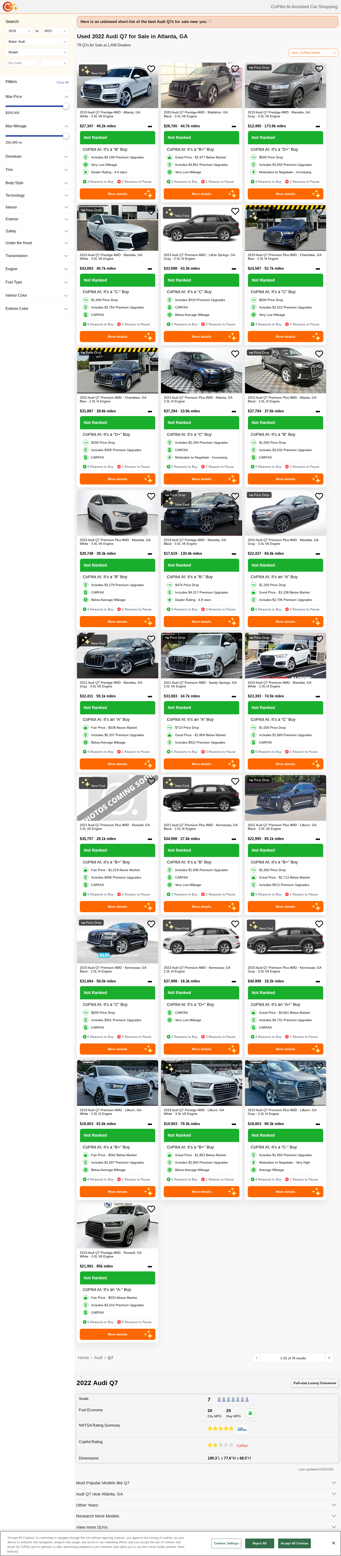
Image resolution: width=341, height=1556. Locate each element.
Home (83, 1357)
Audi (98, 1357)
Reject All (260, 1543)
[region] (170, 1543)
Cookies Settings (226, 1543)
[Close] (333, 1543)
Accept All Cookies (294, 1543)
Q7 (110, 1357)
